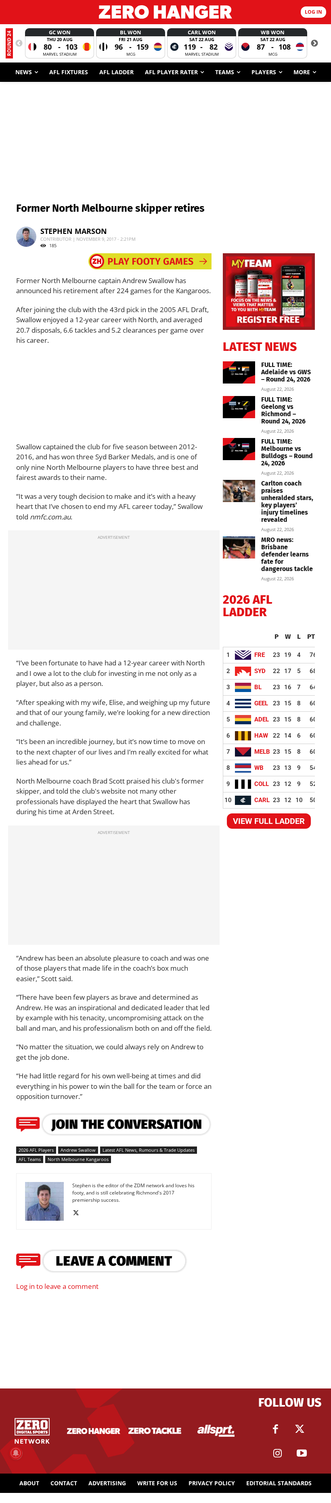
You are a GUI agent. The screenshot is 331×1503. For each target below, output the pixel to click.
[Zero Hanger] (165, 12)
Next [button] (314, 44)
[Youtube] (302, 1453)
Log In (313, 11)
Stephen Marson (73, 231)
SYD (260, 671)
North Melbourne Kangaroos (78, 1159)
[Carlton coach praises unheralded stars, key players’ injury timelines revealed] (239, 491)
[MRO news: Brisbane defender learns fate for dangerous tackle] (239, 547)
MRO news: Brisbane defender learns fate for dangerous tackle (287, 554)
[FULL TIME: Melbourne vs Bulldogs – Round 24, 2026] (239, 449)
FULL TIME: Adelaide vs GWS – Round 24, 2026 (286, 372)
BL (258, 687)
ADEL (261, 719)
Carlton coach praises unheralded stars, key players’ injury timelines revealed (287, 501)
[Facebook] (276, 1429)
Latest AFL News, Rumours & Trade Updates (149, 1150)
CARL (262, 800)
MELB (262, 751)
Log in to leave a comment (57, 1286)
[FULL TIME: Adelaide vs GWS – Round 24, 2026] (239, 372)
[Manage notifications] (15, 1453)
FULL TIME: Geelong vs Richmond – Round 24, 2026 (283, 410)
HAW (261, 735)
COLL (261, 784)
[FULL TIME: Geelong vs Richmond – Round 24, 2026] (239, 407)
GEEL (261, 703)
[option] (59, 43)
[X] (79, 1213)
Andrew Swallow (78, 1150)
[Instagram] (278, 1453)
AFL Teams (30, 1159)
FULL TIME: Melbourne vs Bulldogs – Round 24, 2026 (287, 452)
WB (259, 767)
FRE (259, 655)
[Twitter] (300, 1429)
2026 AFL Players (36, 1150)
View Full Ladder (269, 821)
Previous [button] (19, 44)
